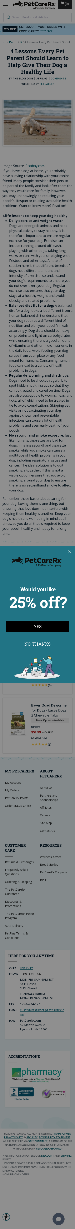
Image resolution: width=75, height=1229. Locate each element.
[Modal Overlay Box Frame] (37, 614)
